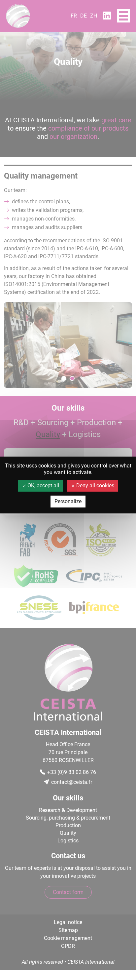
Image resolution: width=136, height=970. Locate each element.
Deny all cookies (94, 485)
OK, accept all (42, 485)
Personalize (68, 501)
